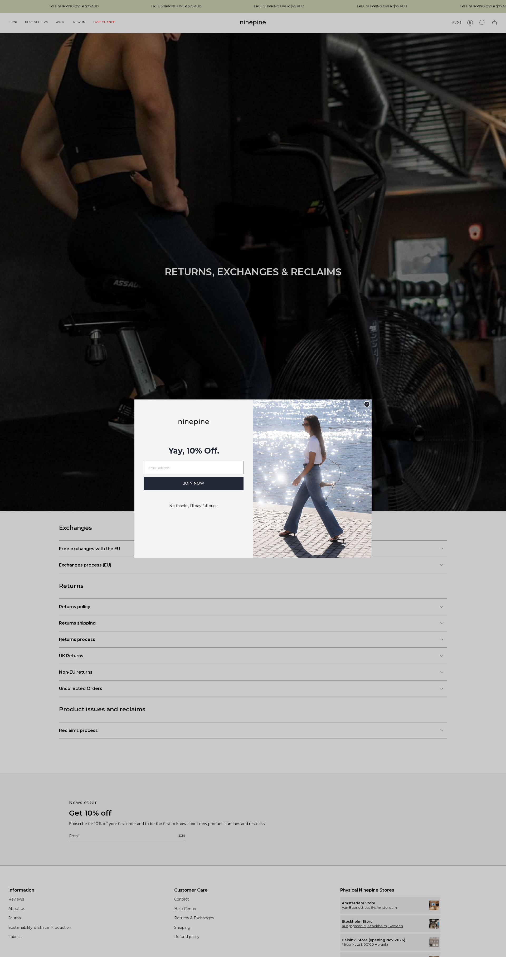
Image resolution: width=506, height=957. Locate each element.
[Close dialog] (366, 404)
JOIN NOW (193, 483)
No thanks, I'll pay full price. (193, 505)
